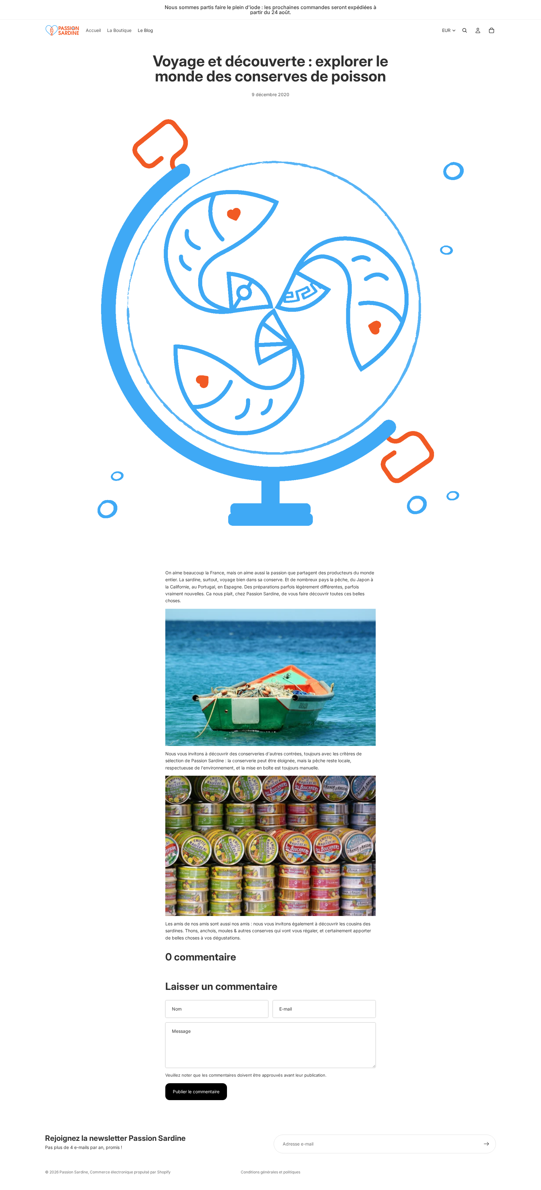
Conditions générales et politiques (270, 1172)
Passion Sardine (73, 1172)
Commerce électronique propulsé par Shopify (130, 1172)
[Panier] (491, 30)
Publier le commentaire (196, 1091)
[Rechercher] (464, 30)
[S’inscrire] (486, 1144)
